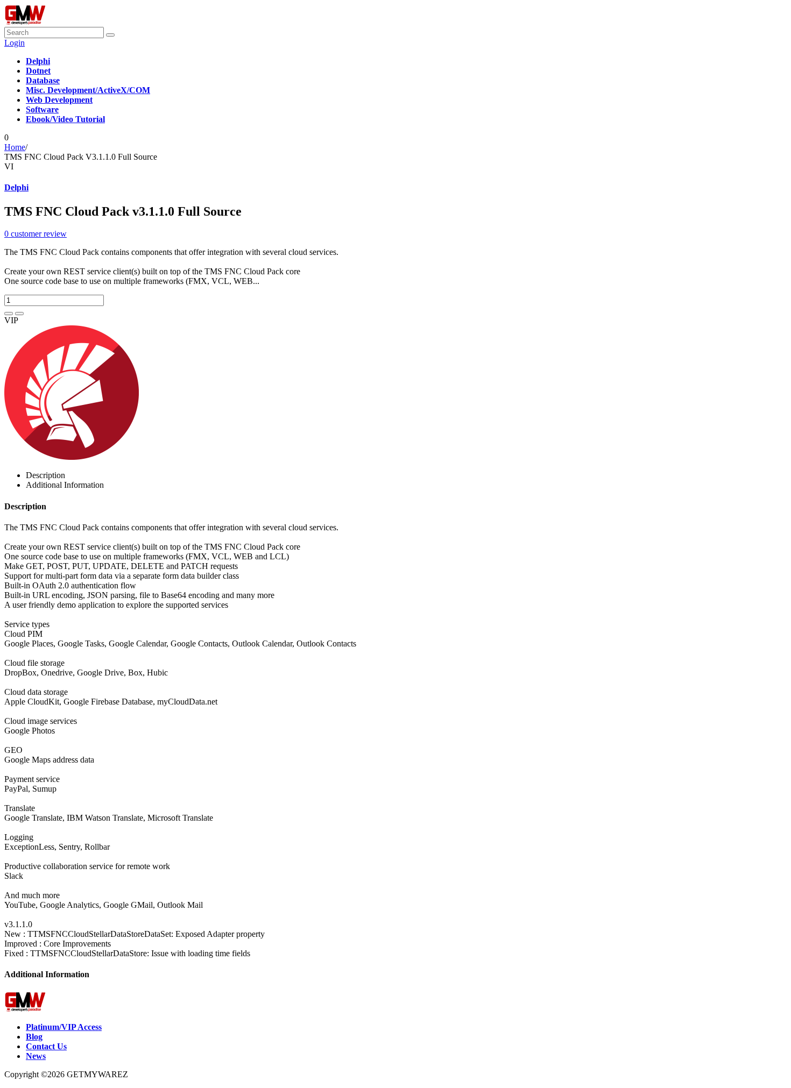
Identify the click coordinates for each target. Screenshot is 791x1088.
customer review (35, 233)
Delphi (16, 187)
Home (14, 147)
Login (14, 42)
